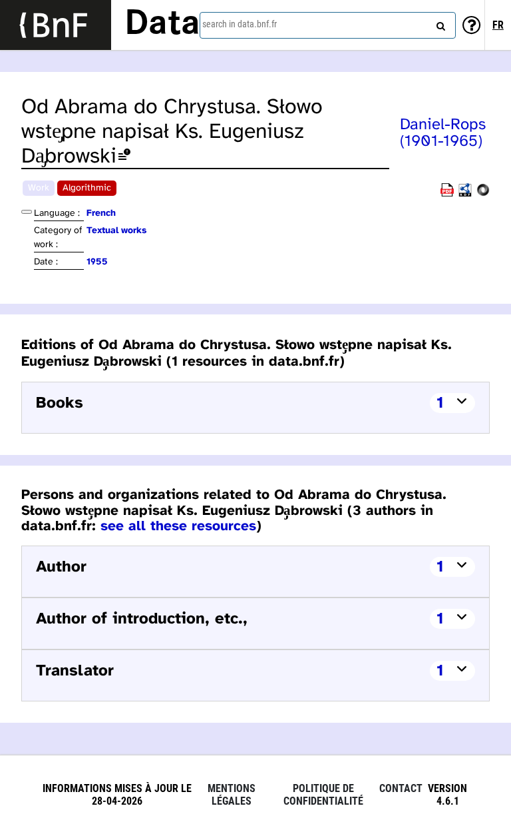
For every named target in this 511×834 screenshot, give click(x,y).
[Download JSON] (483, 194)
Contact (401, 788)
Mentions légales (232, 794)
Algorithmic (87, 188)
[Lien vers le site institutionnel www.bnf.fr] (55, 25)
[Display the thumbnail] (26, 212)
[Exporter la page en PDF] (447, 194)
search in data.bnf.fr (239, 24)
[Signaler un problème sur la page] (124, 157)
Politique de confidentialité (323, 794)
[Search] (439, 23)
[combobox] (328, 25)
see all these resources (178, 526)
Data (162, 24)
